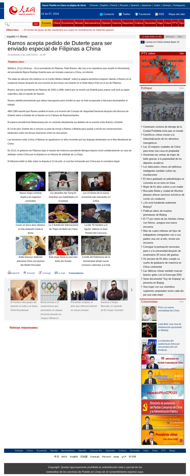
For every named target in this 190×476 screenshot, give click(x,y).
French (113, 5)
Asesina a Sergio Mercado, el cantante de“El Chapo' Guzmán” (112, 306)
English (104, 5)
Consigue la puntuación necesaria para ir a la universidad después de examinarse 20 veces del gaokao (162, 250)
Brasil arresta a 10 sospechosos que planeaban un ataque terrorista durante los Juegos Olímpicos (51, 310)
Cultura (139, 22)
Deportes (127, 22)
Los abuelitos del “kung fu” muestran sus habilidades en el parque (63, 197)
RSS (161, 14)
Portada (46, 22)
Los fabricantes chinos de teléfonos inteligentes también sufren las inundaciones (162, 170)
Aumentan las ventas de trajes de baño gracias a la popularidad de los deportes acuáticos (162, 158)
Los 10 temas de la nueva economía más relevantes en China (96, 197)
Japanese (146, 5)
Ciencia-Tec (96, 450)
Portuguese (179, 5)
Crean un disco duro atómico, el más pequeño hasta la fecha (30, 229)
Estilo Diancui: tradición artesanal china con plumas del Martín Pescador (31, 261)
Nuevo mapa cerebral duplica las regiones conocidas (31, 197)
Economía (67, 22)
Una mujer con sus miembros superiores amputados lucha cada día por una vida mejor (163, 290)
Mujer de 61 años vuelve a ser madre (163, 186)
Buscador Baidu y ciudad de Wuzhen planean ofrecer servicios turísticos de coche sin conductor (163, 194)
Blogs (172, 450)
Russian (124, 5)
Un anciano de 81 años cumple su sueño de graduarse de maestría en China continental (162, 262)
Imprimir (15, 273)
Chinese (93, 5)
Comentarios (76, 273)
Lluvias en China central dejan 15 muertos (162, 44)
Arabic (157, 5)
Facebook (144, 14)
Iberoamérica (92, 22)
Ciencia (116, 22)
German (167, 5)
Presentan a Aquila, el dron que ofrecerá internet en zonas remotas (84, 306)
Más (182, 53)
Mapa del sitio (177, 14)
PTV (175, 22)
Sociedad (150, 22)
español (11, 36)
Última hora (12, 30)
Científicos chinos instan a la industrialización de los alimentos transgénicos (161, 138)
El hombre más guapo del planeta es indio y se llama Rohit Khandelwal (24, 306)
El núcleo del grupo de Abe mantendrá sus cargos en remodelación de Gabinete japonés (69, 30)
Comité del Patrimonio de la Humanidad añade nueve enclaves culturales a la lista (96, 261)
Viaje (160, 22)
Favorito (31, 273)
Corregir (46, 273)
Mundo (79, 22)
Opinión (106, 22)
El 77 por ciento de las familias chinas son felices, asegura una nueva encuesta (163, 222)
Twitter (126, 14)
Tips (181, 22)
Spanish (135, 5)
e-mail (62, 273)
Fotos (167, 22)
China (56, 22)
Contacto (109, 14)
